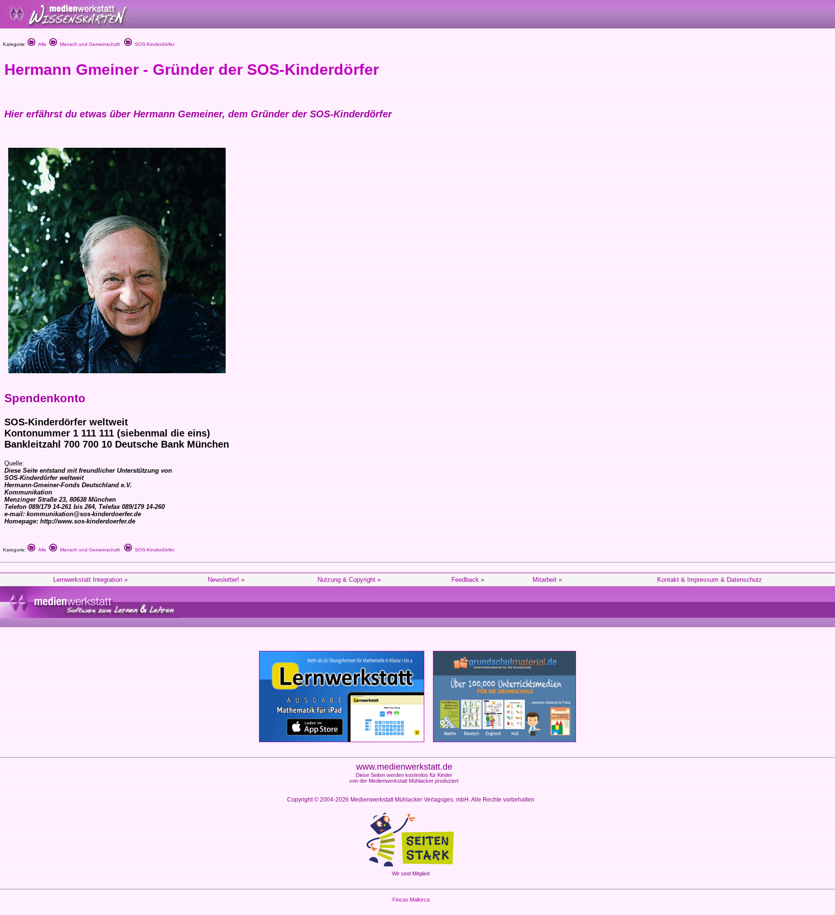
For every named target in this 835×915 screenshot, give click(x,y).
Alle (40, 44)
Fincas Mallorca (411, 899)
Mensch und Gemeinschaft (88, 44)
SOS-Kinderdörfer (153, 44)
